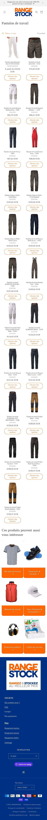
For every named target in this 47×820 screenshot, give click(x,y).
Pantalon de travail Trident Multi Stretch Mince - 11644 (34, 463)
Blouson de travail (13, 609)
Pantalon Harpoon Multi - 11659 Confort (12, 239)
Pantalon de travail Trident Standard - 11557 (13, 463)
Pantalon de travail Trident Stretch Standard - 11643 (13, 508)
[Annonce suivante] (42, 3)
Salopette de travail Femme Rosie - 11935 (34, 152)
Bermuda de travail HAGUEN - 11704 (34, 63)
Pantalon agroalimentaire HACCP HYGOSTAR (12, 63)
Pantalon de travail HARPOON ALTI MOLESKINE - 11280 (12, 418)
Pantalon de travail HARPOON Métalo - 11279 (34, 328)
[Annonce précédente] (4, 3)
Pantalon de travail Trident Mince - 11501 (34, 417)
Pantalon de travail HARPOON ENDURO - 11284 (12, 284)
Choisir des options (12, 77)
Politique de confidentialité (16, 808)
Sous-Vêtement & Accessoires (34, 610)
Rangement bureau (12, 733)
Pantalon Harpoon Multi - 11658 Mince (12, 196)
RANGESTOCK (16, 804)
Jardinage (8, 742)
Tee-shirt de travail (12, 571)
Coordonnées (33, 811)
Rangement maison (12, 728)
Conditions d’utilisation (34, 808)
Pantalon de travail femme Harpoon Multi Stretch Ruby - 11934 (12, 329)
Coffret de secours (34, 647)
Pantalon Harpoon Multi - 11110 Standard (34, 196)
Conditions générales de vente (18, 815)
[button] (4, 12)
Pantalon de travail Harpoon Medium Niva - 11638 (12, 109)
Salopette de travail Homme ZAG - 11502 (34, 283)
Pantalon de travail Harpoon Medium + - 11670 (34, 109)
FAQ (6, 707)
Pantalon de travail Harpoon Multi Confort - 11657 (34, 374)
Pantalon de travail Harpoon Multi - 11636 (12, 374)
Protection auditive (12, 647)
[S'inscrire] (36, 756)
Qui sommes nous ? (12, 702)
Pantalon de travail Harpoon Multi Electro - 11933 (34, 239)
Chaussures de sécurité (34, 572)
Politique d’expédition (19, 811)
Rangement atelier (12, 738)
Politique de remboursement (32, 804)
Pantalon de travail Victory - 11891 (12, 152)
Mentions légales (35, 815)
